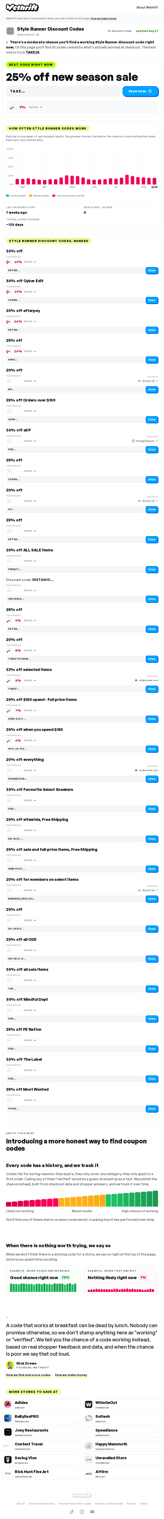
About (21, 1503)
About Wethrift (147, 7)
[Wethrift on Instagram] (82, 1511)
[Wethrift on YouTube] (92, 1511)
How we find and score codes (28, 1375)
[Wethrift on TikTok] (71, 1511)
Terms (143, 1503)
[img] (82, 168)
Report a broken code (109, 1503)
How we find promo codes (74, 1503)
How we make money (104, 18)
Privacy (131, 1503)
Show (151, 270)
